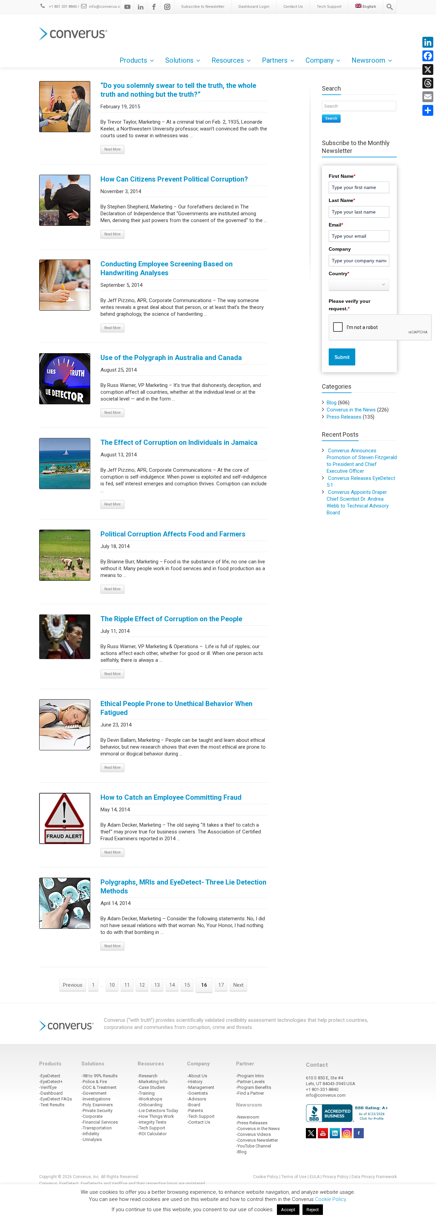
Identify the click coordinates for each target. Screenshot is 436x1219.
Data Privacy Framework (374, 1176)
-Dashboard (51, 1093)
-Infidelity (90, 1133)
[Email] (428, 97)
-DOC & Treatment (98, 1087)
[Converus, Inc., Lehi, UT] (348, 1112)
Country (339, 273)
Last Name (342, 200)
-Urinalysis (91, 1139)
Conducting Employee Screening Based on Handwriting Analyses (166, 268)
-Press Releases (251, 1122)
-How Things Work (156, 1116)
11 (127, 985)
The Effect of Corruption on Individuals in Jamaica (179, 442)
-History (194, 1081)
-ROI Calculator (152, 1133)
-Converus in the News (258, 1128)
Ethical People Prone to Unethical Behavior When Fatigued (176, 708)
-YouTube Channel (253, 1145)
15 (187, 985)
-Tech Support (151, 1127)
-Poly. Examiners (97, 1104)
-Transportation (96, 1127)
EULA (315, 1176)
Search (331, 118)
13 (157, 985)
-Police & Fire (94, 1081)
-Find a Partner (250, 1093)
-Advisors (196, 1098)
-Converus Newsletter (257, 1140)
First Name (342, 176)
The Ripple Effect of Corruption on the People (171, 619)
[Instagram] (167, 7)
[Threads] (428, 83)
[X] (428, 69)
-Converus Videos (253, 1134)
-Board (193, 1104)
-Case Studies (151, 1087)
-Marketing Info (153, 1081)
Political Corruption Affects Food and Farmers (173, 534)
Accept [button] (288, 1209)
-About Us (197, 1075)
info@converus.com (107, 6)
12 (142, 985)
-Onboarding (150, 1104)
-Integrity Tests (152, 1122)
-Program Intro (250, 1075)
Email (336, 225)
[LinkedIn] (428, 42)
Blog (332, 403)
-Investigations (95, 1098)
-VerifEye (48, 1087)
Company (340, 249)
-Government (94, 1093)
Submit (341, 357)
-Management (200, 1087)
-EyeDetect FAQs (55, 1098)
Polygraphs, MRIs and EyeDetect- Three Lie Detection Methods (183, 886)
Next (238, 985)
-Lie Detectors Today (158, 1110)
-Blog (241, 1151)
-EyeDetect (49, 1075)
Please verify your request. (349, 304)
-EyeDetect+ (51, 1081)
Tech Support (329, 6)
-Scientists (197, 1093)
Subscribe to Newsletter (202, 6)
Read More (112, 149)
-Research (147, 1075)
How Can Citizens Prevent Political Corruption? (174, 179)
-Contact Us (198, 1122)
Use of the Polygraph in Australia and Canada (171, 358)
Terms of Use (294, 1176)
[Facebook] (154, 7)
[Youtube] (127, 7)
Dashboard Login (253, 6)
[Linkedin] (140, 7)
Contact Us (293, 6)
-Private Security (96, 1110)
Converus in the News (351, 410)
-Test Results (51, 1104)
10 (112, 985)
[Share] (428, 110)
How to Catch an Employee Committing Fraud (171, 797)
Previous (72, 985)
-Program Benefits (253, 1087)
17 (221, 985)
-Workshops (150, 1098)
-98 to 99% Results (99, 1075)
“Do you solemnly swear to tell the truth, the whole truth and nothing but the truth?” (178, 89)
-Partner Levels (250, 1081)
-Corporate (92, 1116)
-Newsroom (247, 1117)
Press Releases (344, 417)
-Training (146, 1093)
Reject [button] (313, 1209)
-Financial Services (99, 1122)
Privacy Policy (335, 1176)
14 (172, 985)
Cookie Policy (265, 1176)
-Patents (195, 1110)
